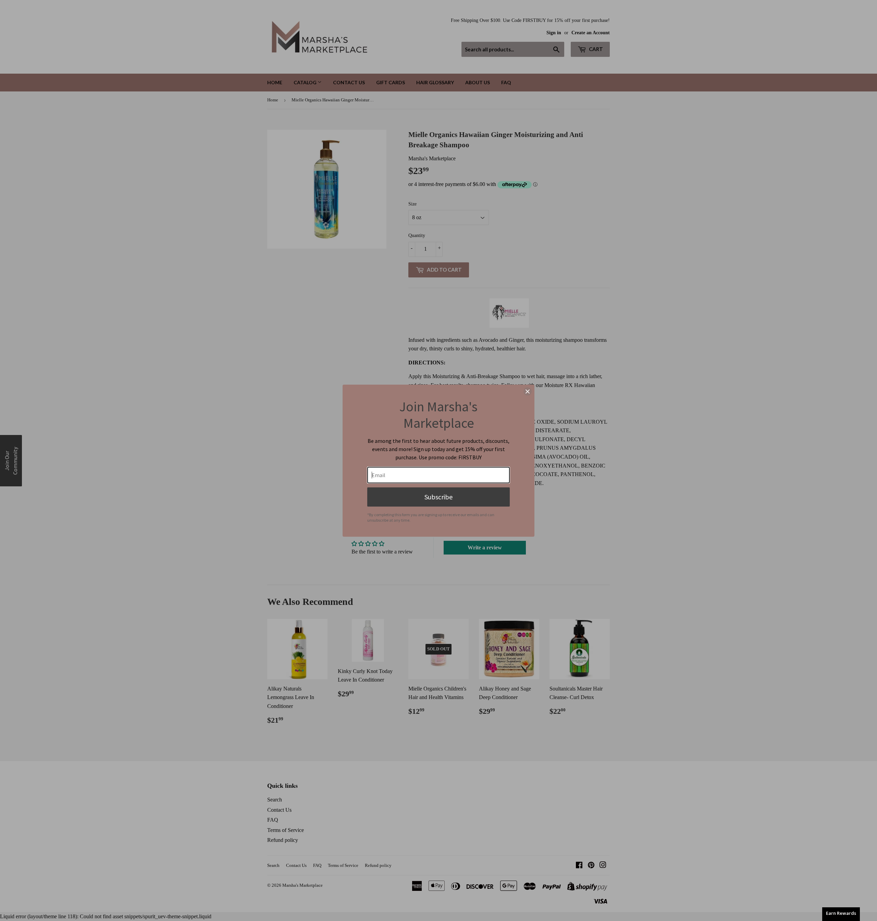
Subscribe (438, 497)
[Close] (527, 391)
